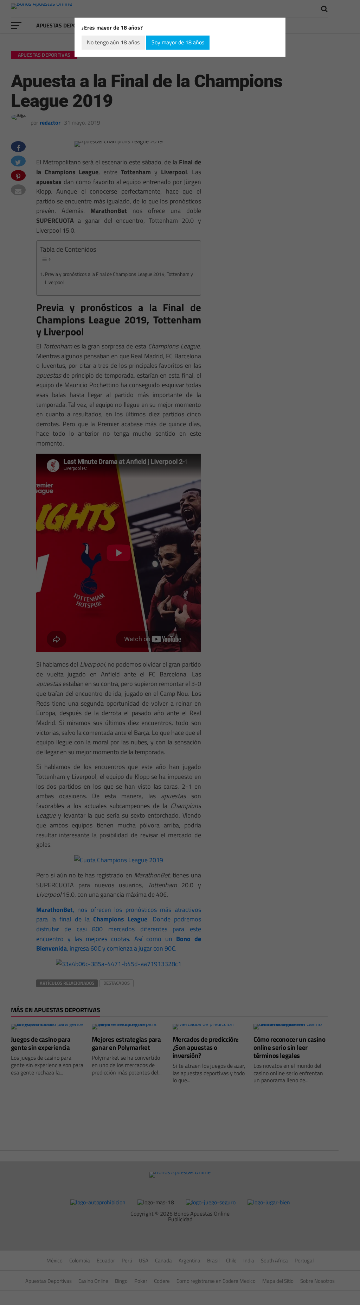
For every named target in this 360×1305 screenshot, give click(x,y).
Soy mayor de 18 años (178, 42)
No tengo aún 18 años (113, 42)
